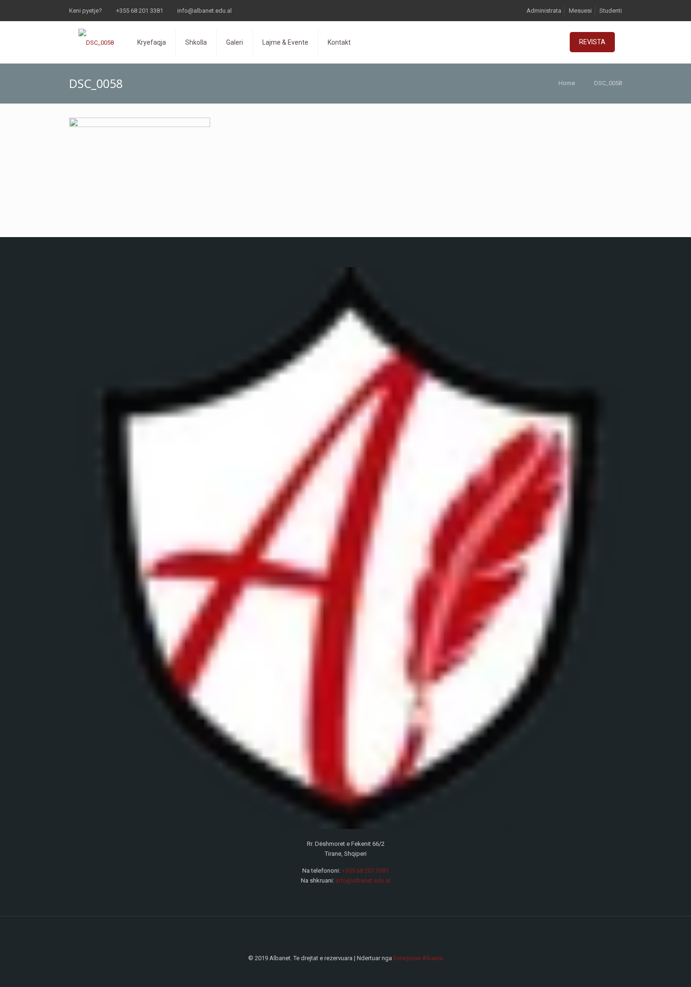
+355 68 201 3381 (139, 10)
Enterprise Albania (418, 958)
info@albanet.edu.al (204, 10)
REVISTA (592, 42)
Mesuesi (580, 10)
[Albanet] (96, 42)
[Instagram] (352, 972)
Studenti (610, 10)
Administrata (543, 10)
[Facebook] (339, 972)
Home (566, 83)
